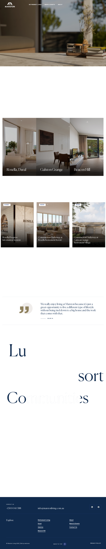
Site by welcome (25, 543)
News (42, 204)
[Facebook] (98, 507)
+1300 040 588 (13, 508)
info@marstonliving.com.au (51, 508)
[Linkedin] (92, 507)
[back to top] (64, 544)
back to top (57, 544)
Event (6, 204)
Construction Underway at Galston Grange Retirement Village (86, 240)
